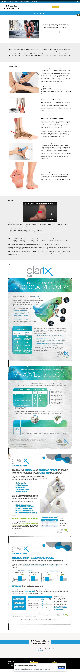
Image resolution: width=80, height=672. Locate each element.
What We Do (56, 7)
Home (38, 7)
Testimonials (71, 7)
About (42, 7)
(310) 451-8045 (7, 1)
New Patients (48, 7)
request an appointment (52, 31)
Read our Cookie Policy (47, 669)
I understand (61, 667)
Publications (63, 7)
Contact (77, 7)
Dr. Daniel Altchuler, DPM (11, 7)
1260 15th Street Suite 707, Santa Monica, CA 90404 (24, 1)
